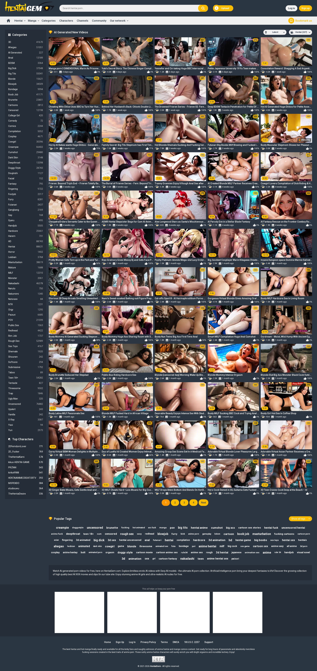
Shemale (25, 351)
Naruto (25, 288)
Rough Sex (25, 341)
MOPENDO (25, 483)
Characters (66, 20)
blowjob (163, 534)
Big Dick (25, 68)
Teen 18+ (25, 377)
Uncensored (25, 404)
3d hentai (222, 552)
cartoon (229, 534)
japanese (236, 552)
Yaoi (25, 425)
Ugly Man (25, 398)
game (121, 546)
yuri (193, 546)
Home (8, 20)
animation (134, 558)
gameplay (206, 534)
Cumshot (25, 152)
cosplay (55, 552)
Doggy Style (25, 168)
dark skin (97, 546)
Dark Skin (25, 157)
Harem (25, 236)
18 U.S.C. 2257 (191, 642)
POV (25, 320)
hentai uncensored (130, 540)
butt (83, 552)
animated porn (95, 552)
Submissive (25, 367)
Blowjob (25, 84)
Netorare (25, 299)
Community (99, 20)
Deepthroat (25, 162)
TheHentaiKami (25, 457)
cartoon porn (304, 534)
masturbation (261, 534)
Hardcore (25, 231)
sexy (139, 534)
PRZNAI (25, 467)
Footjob (25, 194)
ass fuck (152, 528)
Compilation (25, 131)
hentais (302, 540)
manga (163, 527)
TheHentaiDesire (25, 493)
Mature (25, 267)
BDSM (25, 63)
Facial (25, 178)
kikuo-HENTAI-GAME (25, 462)
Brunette (25, 99)
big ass (230, 527)
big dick (99, 540)
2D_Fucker (25, 451)
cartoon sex (260, 546)
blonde (131, 546)
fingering (67, 540)
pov (172, 527)
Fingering (25, 189)
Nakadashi (25, 283)
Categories (49, 20)
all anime (292, 546)
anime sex (197, 552)
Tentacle (25, 383)
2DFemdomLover (25, 446)
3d (123, 558)
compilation (183, 540)
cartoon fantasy (168, 558)
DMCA (176, 642)
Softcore (25, 362)
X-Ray (25, 419)
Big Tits (25, 73)
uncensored (95, 527)
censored (111, 533)
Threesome (25, 388)
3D (25, 42)
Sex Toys (25, 346)
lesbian (71, 546)
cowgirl (109, 546)
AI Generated (25, 52)
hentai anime (199, 527)
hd (230, 540)
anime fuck (57, 534)
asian (56, 540)
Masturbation (25, 262)
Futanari (25, 204)
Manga (32, 20)
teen (201, 558)
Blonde (25, 79)
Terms (164, 642)
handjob (289, 552)
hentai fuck (271, 527)
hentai (169, 540)
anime (267, 552)
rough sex (127, 534)
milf (222, 546)
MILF (25, 273)
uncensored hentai (293, 527)
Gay (25, 215)
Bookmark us (303, 20)
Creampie (25, 147)
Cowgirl (25, 141)
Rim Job (25, 336)
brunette (112, 527)
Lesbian (25, 257)
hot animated (139, 528)
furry (174, 533)
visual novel (303, 552)
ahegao (59, 546)
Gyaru (25, 220)
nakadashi (187, 558)
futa (173, 546)
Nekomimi (25, 293)
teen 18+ (88, 533)
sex (147, 558)
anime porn (193, 534)
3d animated (83, 540)
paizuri (235, 558)
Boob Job (25, 94)
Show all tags (298, 518)
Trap (25, 393)
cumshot (217, 527)
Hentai (18, 20)
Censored (25, 110)
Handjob (25, 225)
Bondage (25, 89)
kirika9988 (25, 472)
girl (153, 559)
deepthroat (73, 533)
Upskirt (25, 409)
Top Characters (22, 439)
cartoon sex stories (249, 527)
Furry (25, 199)
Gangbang (25, 209)
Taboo (25, 372)
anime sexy (277, 546)
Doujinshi (25, 173)
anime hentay (70, 552)
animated (84, 546)
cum (99, 534)
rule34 (184, 552)
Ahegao (25, 47)
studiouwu (25, 488)
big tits (183, 527)
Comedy (25, 120)
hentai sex (288, 540)
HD (25, 241)
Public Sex (25, 325)
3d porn (303, 546)
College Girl (25, 115)
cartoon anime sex (167, 552)
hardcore (199, 540)
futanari (157, 540)
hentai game (243, 540)
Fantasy (25, 183)
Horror (25, 252)
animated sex (162, 546)
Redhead (25, 330)
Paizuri (25, 314)
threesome (146, 546)
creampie (62, 527)
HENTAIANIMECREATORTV (25, 478)
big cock (232, 546)
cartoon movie (144, 552)
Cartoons (25, 105)
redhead (149, 533)
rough (209, 552)
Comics (25, 126)
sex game (245, 546)
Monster (25, 278)
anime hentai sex (217, 558)
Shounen (25, 356)
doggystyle (78, 527)
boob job (243, 534)
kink (183, 534)
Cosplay (25, 136)
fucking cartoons (284, 533)
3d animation (217, 540)
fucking (125, 527)
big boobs (260, 540)
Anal (25, 57)
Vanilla (25, 414)
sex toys (274, 540)
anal (147, 540)
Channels (82, 20)
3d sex (112, 540)
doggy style (125, 552)
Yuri (25, 430)
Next (203, 502)
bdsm (217, 534)
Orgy (25, 309)
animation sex (252, 552)
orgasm (110, 552)
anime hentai (207, 546)
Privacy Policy (148, 642)
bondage (184, 546)
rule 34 (277, 552)
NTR (25, 304)
